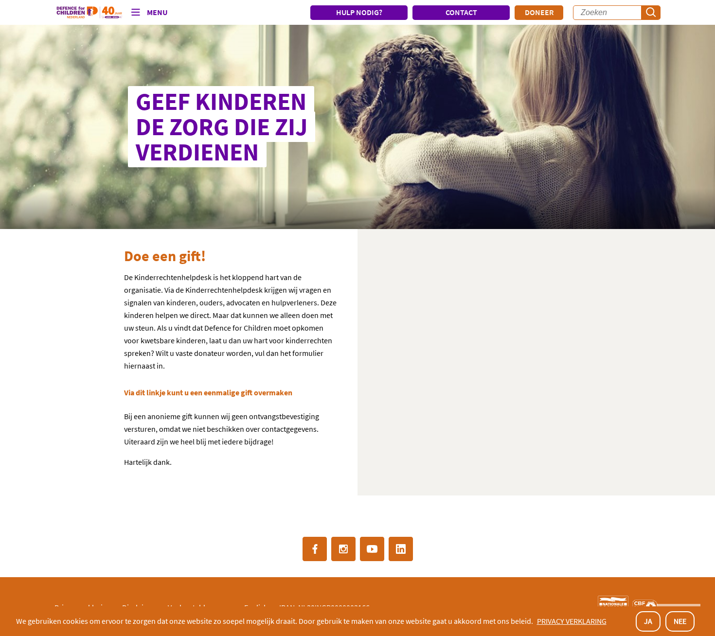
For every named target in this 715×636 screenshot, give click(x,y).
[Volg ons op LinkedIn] (401, 549)
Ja (648, 621)
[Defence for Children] (89, 12)
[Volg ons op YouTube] (372, 549)
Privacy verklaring (572, 621)
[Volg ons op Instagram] (343, 549)
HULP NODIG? (359, 12)
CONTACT (461, 12)
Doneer (539, 12)
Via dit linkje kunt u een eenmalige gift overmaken (208, 392)
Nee (680, 621)
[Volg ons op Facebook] (315, 549)
